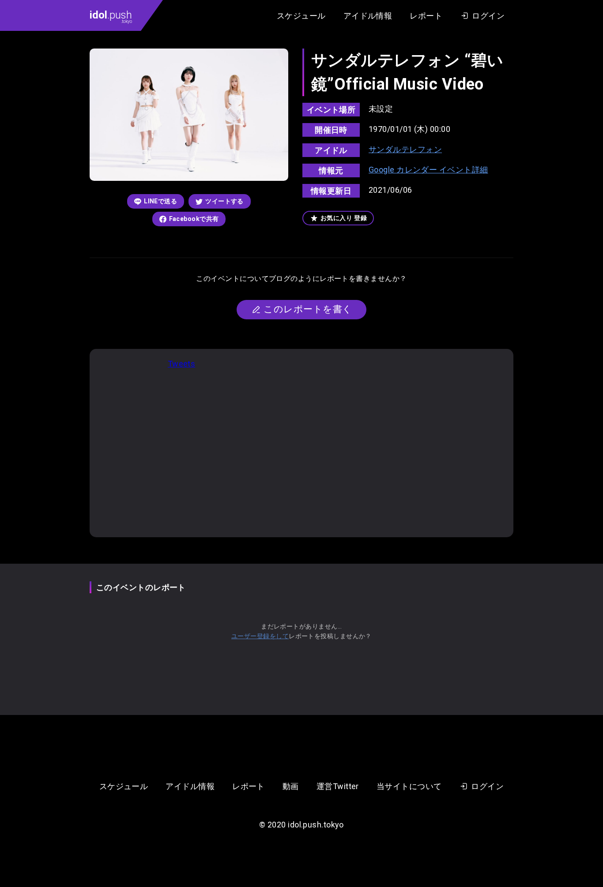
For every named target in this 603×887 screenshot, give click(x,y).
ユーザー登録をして (260, 636)
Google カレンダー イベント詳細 (428, 169)
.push (111, 16)
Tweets (182, 363)
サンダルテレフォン (405, 149)
